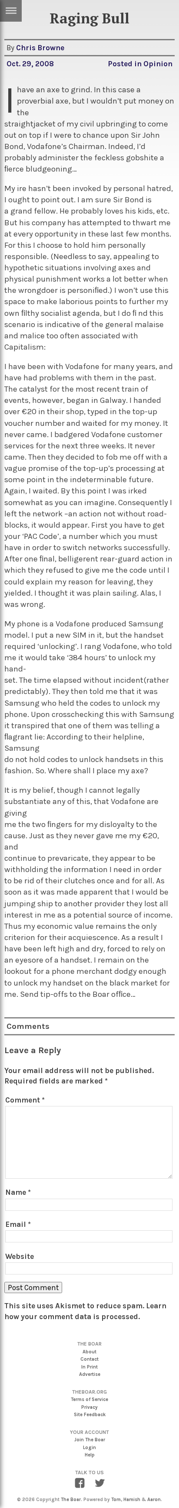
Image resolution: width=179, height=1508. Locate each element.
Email (18, 1224)
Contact (89, 1359)
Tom (116, 1499)
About (89, 1352)
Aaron (154, 1499)
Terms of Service (89, 1399)
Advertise (89, 1374)
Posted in (125, 63)
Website (19, 1256)
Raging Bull (89, 18)
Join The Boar (89, 1440)
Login (89, 1447)
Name (18, 1192)
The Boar (71, 1499)
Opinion (157, 63)
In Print (89, 1367)
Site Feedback (90, 1414)
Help (90, 1455)
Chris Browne (40, 47)
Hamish (131, 1499)
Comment (25, 1100)
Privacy (89, 1407)
